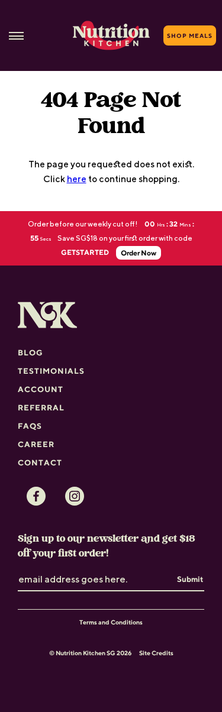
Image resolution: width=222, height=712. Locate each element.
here (76, 178)
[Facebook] (36, 496)
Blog (30, 352)
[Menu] (16, 35)
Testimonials (51, 371)
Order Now (138, 252)
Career (36, 444)
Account (40, 389)
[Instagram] (74, 496)
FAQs (30, 426)
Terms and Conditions (111, 622)
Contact (40, 462)
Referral (41, 407)
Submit (190, 579)
